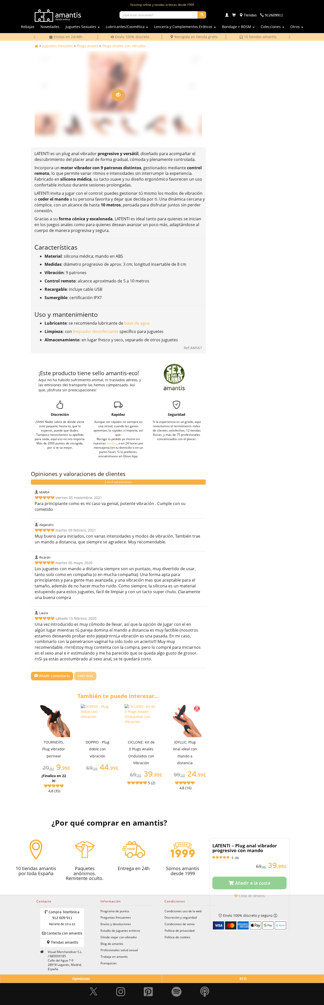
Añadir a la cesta (252, 883)
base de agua (137, 323)
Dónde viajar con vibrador (118, 937)
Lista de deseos (251, 896)
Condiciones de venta (180, 924)
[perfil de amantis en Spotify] (176, 989)
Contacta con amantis (64, 933)
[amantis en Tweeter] (94, 989)
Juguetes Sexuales (57, 45)
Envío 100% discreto (131, 36)
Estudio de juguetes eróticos (120, 930)
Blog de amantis (111, 944)
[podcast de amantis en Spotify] (204, 989)
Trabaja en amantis (114, 956)
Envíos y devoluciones (115, 924)
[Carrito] (234, 15)
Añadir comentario (54, 676)
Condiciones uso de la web (183, 911)
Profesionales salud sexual (119, 950)
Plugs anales (87, 45)
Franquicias (108, 963)
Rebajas (27, 26)
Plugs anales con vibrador (124, 45)
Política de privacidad (179, 930)
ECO (243, 978)
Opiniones (81, 978)
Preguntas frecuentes (115, 917)
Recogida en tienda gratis (195, 36)
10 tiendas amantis (259, 36)
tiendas (112, 443)
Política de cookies (177, 937)
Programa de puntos (114, 911)
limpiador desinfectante (95, 331)
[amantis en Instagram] (120, 989)
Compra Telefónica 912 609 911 (63, 918)
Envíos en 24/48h (68, 36)
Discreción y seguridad (181, 917)
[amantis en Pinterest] (148, 989)
